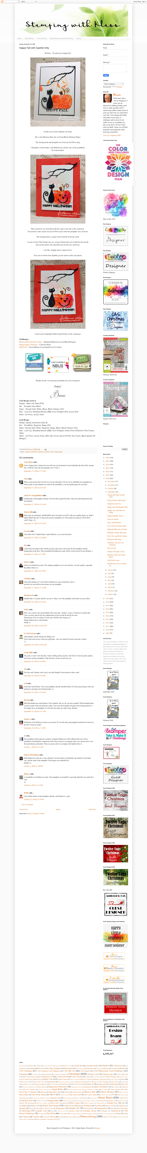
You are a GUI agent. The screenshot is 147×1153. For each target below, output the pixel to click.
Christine (27, 578)
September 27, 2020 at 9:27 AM (35, 523)
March (110, 587)
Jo (25, 735)
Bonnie (118, 95)
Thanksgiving (115, 1111)
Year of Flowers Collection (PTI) (47, 1119)
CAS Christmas (25, 1070)
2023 (108, 468)
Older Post (92, 809)
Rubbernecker (101, 1103)
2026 (108, 457)
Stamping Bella (89, 1108)
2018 (108, 602)
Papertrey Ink (55, 1098)
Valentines (36, 1117)
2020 (108, 478)
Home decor (25, 1087)
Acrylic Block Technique (51, 1066)
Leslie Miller (28, 652)
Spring (38, 1108)
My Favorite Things (39, 1094)
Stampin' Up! (73, 1108)
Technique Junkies (74, 1111)
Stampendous (60, 1108)
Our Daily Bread (104, 1095)
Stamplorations (102, 1108)
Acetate (38, 1066)
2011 (108, 626)
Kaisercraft (71, 1089)
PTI (112, 1094)
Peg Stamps (93, 1098)
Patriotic (84, 1098)
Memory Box (49, 452)
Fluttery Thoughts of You (116, 551)
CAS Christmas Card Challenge (48, 1071)
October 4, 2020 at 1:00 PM (33, 766)
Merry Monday (107, 1091)
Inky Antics (115, 1087)
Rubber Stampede (89, 1103)
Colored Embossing (31, 1077)
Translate (119, 87)
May (109, 580)
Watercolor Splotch (71, 1117)
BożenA (27, 774)
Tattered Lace (61, 1111)
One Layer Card (75, 1094)
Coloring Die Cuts (46, 1076)
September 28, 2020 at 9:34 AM (35, 602)
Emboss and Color (38, 1082)
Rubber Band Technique (57, 1103)
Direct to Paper (74, 1079)
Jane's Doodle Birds (114, 522)
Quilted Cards (122, 1101)
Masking (67, 1092)
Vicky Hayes (28, 462)
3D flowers (29, 1066)
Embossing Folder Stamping (66, 1082)
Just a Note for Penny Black (116, 526)
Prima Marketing (80, 1101)
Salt (123, 1103)
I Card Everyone (30, 633)
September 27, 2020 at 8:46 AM (35, 487)
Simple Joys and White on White (116, 511)
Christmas (74, 1074)
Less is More (94, 1089)
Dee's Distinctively (27, 1079)
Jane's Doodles (30, 1089)
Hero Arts (124, 1084)
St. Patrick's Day (48, 1108)
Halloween (41, 452)
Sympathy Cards (41, 1111)
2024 (108, 464)
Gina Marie (64, 1084)
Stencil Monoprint (122, 1108)
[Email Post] (45, 449)
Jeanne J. (27, 719)
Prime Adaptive (91, 1101)
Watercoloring (88, 1116)
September (111, 492)
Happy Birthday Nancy (115, 516)
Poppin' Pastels (41, 1101)
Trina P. (27, 562)
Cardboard (35, 1074)
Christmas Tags (108, 1074)
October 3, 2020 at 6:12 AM (33, 747)
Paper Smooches (24, 1098)
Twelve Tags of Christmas (92, 1113)
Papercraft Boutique (31, 754)
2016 (108, 609)
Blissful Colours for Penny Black (116, 556)
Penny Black (105, 1097)
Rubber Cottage (74, 1103)
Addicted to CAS (65, 1066)
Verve (45, 1117)
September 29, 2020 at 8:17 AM (35, 711)
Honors (78, 38)
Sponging (22, 1108)
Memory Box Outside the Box (30, 341)
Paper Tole (46, 1098)
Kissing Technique (82, 1089)
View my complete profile (112, 135)
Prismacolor (102, 1101)
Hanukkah (100, 1084)
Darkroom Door (123, 1077)
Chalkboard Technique (60, 1074)
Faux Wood (115, 1082)
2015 (108, 612)
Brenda (26, 700)
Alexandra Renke (92, 1065)
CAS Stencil (85, 1071)
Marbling (43, 1092)
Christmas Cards (93, 1074)
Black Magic (79, 1068)
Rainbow (22, 1103)
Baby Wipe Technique (53, 1068)
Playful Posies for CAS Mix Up (116, 564)
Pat (25, 545)
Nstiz (26, 478)
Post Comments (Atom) (36, 813)
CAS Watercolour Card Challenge (108, 1070)
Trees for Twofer (112, 519)
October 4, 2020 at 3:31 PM (33, 785)
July (109, 573)
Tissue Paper (63, 1113)
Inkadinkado (87, 1087)
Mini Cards (123, 1092)
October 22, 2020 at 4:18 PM (34, 799)
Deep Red (38, 1079)
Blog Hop (99, 1068)
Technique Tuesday (90, 1111)
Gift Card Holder (54, 1084)
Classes (119, 1074)
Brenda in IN (29, 595)
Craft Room (96, 1077)
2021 (108, 475)
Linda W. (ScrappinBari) (33, 495)
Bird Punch (68, 1068)
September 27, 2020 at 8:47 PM (34, 571)
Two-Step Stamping (108, 1114)
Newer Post (24, 809)
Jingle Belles (57, 1089)
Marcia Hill (28, 512)
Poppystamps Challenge (28, 344)
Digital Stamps (62, 1079)
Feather (124, 1082)
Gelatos (21, 1084)
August (110, 570)
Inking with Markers (101, 1087)
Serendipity (23, 1105)
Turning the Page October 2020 (116, 496)
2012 (108, 623)
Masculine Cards (54, 1092)
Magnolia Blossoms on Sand (117, 529)
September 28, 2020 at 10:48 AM (35, 644)
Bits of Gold (111, 548)
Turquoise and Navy (114, 503)
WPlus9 (52, 1117)
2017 (108, 605)
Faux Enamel (81, 1082)
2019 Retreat (29, 38)
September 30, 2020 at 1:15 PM (34, 728)
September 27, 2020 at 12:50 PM (35, 537)
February (111, 591)
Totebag (72, 1114)
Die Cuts (49, 1079)
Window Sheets (23, 1119)
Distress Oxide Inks (100, 1079)
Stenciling (26, 1110)
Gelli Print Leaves (113, 560)
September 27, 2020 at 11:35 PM (35, 587)
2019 (108, 598)
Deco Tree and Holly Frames (117, 536)
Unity (126, 1113)
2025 (108, 461)
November (111, 485)
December (111, 481)
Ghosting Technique (40, 1084)
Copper (88, 1077)
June (109, 577)
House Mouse (41, 1087)
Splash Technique (110, 1106)
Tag (52, 1111)
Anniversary (118, 1065)
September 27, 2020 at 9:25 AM (35, 504)
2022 (108, 471)
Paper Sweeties (36, 1098)
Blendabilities (89, 1068)
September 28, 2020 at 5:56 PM (34, 661)
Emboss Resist (24, 1082)
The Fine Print (42, 38)
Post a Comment (27, 804)
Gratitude (81, 1084)
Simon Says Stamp (51, 1105)
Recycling (31, 1103)
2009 (108, 633)
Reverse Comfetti (42, 1103)
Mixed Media (23, 1094)
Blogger (97, 1128)
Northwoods (64, 1095)
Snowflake (98, 1105)
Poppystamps (58, 452)
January (110, 594)
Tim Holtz (50, 1113)
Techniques (104, 1111)
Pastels (78, 1098)
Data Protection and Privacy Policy (61, 38)
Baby (40, 1068)
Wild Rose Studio (121, 1117)
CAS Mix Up (69, 1070)
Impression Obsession (58, 1086)
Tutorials (79, 1114)
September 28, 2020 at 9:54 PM (34, 675)
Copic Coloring (76, 1076)
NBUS (52, 1094)
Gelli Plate (34, 452)
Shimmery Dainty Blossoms (116, 532)
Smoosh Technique (84, 1105)
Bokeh (106, 1068)
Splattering (122, 1106)
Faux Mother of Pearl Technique (98, 1082)
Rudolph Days (112, 1103)
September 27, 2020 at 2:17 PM (34, 554)
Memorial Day (77, 1092)
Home (19, 38)
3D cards (21, 1066)
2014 (108, 616)
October (111, 488)
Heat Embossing (111, 1084)
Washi (61, 1117)
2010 (108, 630)
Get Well (29, 1084)
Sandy (26, 609)
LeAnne (27, 531)
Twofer (118, 1113)
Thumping (41, 1114)
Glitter (73, 1084)
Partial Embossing (69, 1098)
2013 (108, 619)
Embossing (51, 1082)
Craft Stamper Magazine (109, 1077)
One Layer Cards (90, 1094)
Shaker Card (35, 1105)
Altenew (105, 1065)
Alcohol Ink (78, 1065)
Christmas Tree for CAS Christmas (115, 543)
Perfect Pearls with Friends (116, 500)
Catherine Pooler (46, 1074)
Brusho (122, 1068)
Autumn (27, 452)
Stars (112, 1108)
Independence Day (76, 1087)
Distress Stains (114, 1079)
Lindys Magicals (116, 1089)
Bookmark (114, 1068)
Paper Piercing (122, 1095)
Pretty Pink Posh (68, 1101)
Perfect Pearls (123, 1098)
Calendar (23, 1074)
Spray (31, 1108)
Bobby (26, 793)
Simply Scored (69, 1105)
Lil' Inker (104, 1089)
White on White (108, 1117)
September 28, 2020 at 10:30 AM (35, 625)
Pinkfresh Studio (27, 1100)
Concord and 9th (62, 1076)
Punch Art (112, 1101)
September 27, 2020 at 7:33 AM (35, 471)
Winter (32, 1119)
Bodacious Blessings (114, 539)
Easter (122, 1079)
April (110, 584)
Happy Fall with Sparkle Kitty (117, 507)
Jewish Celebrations (44, 1089)
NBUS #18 (23, 347)
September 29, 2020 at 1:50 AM (35, 692)
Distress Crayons (86, 1079)
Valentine (25, 1117)
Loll (25, 683)
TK (25, 669)
